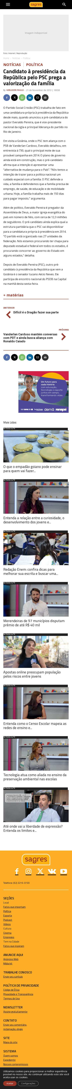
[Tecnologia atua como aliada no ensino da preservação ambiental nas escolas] (36, 755)
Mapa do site (10, 1042)
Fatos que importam (14, 907)
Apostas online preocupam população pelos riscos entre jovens (32, 674)
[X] (14, 97)
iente (13, 1060)
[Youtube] (64, 872)
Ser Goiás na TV (9, 429)
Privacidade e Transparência (18, 994)
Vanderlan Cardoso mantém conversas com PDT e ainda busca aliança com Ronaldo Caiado (30, 338)
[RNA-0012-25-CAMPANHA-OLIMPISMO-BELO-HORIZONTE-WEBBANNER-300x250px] (43, 411)
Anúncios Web (10, 959)
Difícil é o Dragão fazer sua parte (36, 312)
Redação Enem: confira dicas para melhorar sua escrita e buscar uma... (30, 571)
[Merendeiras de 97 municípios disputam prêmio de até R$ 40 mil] (36, 600)
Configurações (28, 1083)
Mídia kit (7, 963)
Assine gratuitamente (15, 1012)
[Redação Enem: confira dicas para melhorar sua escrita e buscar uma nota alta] (36, 549)
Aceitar (10, 1083)
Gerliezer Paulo (15, 90)
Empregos (8, 937)
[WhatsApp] (22, 97)
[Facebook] (6, 97)
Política (26, 58)
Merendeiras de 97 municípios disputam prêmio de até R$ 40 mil (34, 623)
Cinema (7, 933)
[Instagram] (28, 872)
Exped (6, 1060)
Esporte (7, 915)
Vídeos (7, 924)
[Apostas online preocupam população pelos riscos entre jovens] (36, 652)
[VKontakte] (52, 872)
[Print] (45, 97)
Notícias (16, 58)
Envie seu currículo (13, 977)
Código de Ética (11, 990)
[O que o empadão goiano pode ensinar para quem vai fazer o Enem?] (36, 446)
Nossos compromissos (15, 1064)
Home (6, 58)
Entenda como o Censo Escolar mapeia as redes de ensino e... (34, 725)
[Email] (37, 97)
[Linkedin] (29, 97)
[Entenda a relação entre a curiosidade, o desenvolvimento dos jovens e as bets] (36, 498)
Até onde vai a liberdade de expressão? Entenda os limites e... (32, 828)
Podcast (7, 920)
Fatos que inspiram (13, 946)
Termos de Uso (11, 998)
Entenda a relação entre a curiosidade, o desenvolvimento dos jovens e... (33, 520)
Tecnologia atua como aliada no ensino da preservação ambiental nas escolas (34, 777)
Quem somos (10, 1056)
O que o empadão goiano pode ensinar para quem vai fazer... (32, 468)
